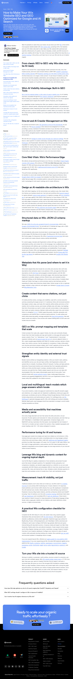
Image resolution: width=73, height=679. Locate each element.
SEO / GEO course (47, 663)
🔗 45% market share (7, 136)
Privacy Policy (24, 674)
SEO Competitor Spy (33, 660)
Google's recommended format (30, 226)
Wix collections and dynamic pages (46, 207)
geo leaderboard (29, 496)
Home (4, 9)
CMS (8, 9)
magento (64, 543)
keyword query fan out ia (44, 339)
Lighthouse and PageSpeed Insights (58, 440)
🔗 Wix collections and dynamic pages (11, 177)
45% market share (45, 47)
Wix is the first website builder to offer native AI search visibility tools (41, 94)
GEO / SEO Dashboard (33, 662)
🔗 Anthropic (6, 164)
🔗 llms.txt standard (7, 157)
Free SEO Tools (46, 666)
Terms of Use (41, 674)
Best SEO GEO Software (46, 647)
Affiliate (35, 2)
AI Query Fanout (32, 644)
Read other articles (13, 55)
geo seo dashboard (53, 496)
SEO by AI (45, 644)
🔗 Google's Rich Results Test (9, 198)
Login (60, 2)
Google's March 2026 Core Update (31, 177)
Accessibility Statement (37, 676)
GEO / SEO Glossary (48, 658)
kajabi (41, 545)
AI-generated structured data (54, 236)
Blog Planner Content (33, 641)
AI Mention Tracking (33, 667)
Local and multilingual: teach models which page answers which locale (11, 101)
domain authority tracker (40, 374)
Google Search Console (62, 285)
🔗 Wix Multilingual (7, 212)
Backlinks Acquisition (33, 665)
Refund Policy (33, 674)
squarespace (49, 543)
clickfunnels (36, 545)
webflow (43, 543)
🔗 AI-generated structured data (10, 189)
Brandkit (60, 648)
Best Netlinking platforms (47, 651)
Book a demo (61, 641)
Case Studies (61, 661)
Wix (12, 9)
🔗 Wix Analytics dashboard (9, 150)
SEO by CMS (46, 641)
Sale (50, 674)
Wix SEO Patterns (48, 517)
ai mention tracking (51, 494)
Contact (47, 2)
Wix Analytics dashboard (47, 96)
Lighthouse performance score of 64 (48, 167)
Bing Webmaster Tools (30, 287)
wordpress (37, 543)
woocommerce (57, 543)
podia (49, 545)
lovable (24, 547)
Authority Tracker (32, 648)
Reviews (60, 656)
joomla (30, 545)
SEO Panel (35, 273)
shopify (32, 543)
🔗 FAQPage (6, 193)
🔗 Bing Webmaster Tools (8, 207)
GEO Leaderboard (32, 653)
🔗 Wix (4, 134)
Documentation (61, 646)
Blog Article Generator (33, 670)
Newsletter (60, 651)
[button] (23, 2)
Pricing (29, 2)
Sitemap (60, 658)
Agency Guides (46, 661)
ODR (45, 676)
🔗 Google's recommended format (10, 185)
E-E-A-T (36, 312)
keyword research (64, 193)
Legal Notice (16, 674)
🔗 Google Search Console (8, 204)
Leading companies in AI (48, 655)
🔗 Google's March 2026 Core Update (11, 173)
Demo (40, 2)
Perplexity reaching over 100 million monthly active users (53, 73)
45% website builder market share (52, 559)
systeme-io (62, 545)
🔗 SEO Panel (6, 202)
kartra (45, 545)
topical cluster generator (39, 195)
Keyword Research (33, 651)
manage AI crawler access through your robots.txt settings (47, 138)
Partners (60, 663)
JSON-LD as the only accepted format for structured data (42, 224)
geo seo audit (65, 533)
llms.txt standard (36, 126)
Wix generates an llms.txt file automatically (51, 124)
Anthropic (25, 143)
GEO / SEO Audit (32, 646)
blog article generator (58, 316)
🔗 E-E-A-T (5, 209)
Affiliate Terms (60, 674)
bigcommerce (55, 545)
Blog (59, 653)
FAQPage (65, 250)
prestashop (25, 545)
